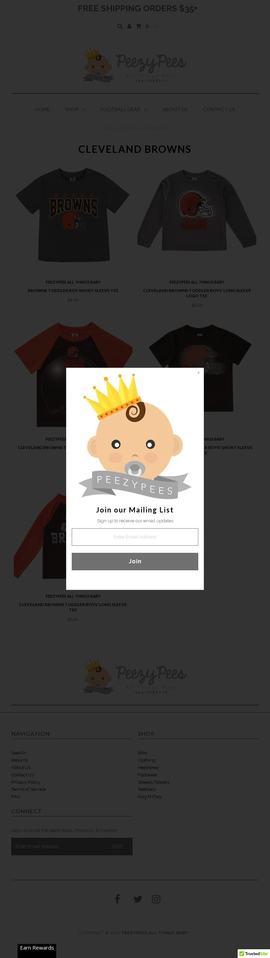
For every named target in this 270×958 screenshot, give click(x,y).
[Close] (198, 373)
